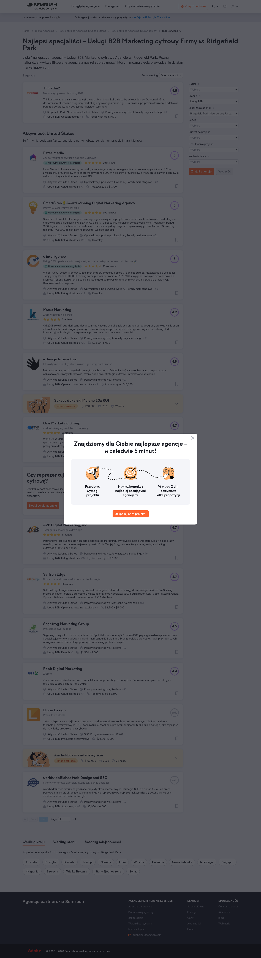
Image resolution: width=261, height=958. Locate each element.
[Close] (193, 438)
